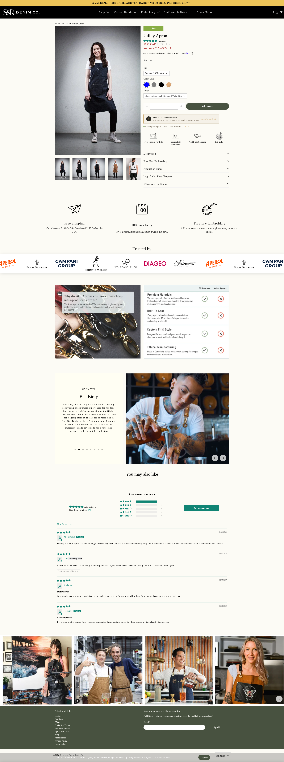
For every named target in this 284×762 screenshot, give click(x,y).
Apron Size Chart (62, 731)
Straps (146, 90)
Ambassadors (60, 738)
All (66, 24)
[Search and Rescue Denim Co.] (21, 12)
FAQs (57, 722)
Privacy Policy (61, 741)
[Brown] (169, 85)
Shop (102, 12)
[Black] (161, 85)
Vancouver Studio (62, 728)
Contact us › (186, 126)
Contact (58, 716)
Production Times (62, 725)
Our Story (59, 719)
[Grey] (154, 85)
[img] (64, 532)
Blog (57, 735)
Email (146, 722)
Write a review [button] (201, 508)
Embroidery (148, 12)
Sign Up (217, 727)
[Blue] (146, 85)
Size (145, 68)
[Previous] (215, 458)
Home (57, 24)
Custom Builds (123, 12)
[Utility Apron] (98, 90)
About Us (202, 12)
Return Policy (60, 744)
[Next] (223, 458)
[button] (150, 41)
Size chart (148, 60)
